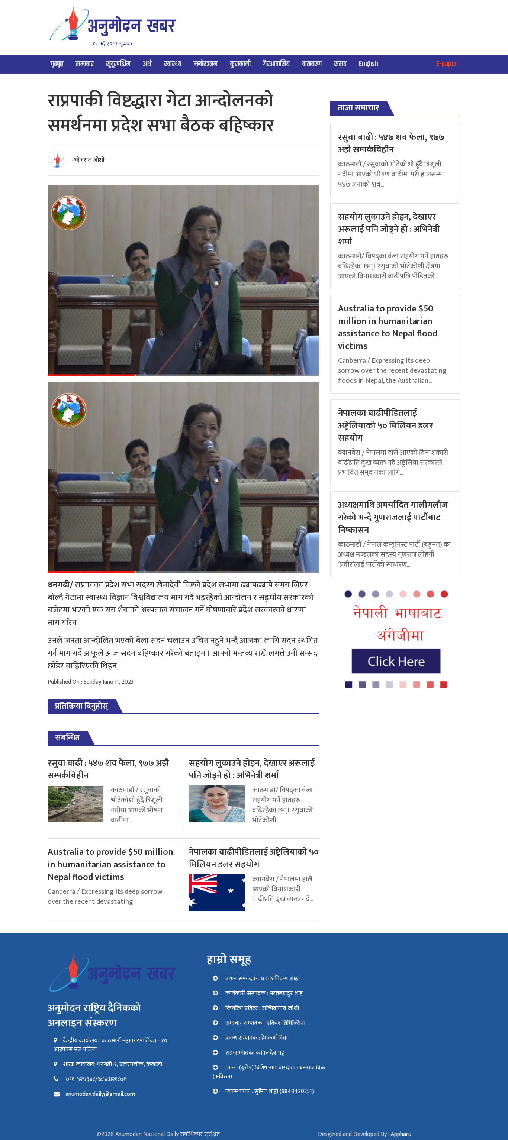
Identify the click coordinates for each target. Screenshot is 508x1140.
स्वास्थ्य (172, 64)
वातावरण (312, 64)
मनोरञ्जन (206, 64)
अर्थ (147, 64)
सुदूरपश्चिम (118, 64)
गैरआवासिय (276, 64)
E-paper (446, 64)
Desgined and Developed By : (364, 1134)
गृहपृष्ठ (57, 64)
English (368, 64)
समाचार (85, 64)
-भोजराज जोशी (88, 160)
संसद (340, 64)
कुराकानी (240, 64)
